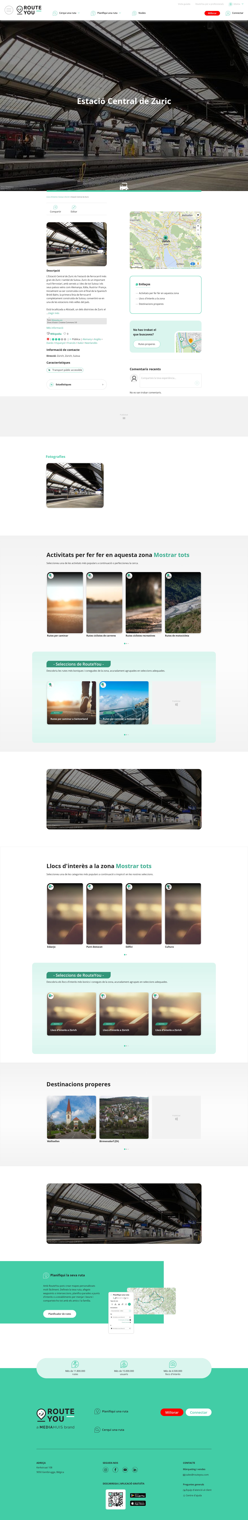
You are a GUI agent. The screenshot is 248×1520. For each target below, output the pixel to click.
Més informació (54, 327)
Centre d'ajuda (193, 1495)
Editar (74, 211)
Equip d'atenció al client (198, 1490)
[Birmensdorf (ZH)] (123, 1117)
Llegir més (53, 313)
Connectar (198, 1412)
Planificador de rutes (59, 1313)
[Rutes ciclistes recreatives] (144, 602)
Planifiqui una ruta (115, 1411)
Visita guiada (184, 4)
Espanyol (60, 343)
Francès (71, 343)
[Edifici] (144, 913)
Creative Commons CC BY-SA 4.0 (24, 189)
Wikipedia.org (57, 320)
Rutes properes (146, 344)
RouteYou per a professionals (209, 4)
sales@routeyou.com (197, 1474)
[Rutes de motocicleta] (183, 602)
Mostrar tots (171, 555)
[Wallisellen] (71, 1117)
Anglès (97, 339)
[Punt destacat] (104, 913)
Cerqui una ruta (113, 1430)
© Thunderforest (173, 268)
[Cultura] (183, 913)
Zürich (67, 197)
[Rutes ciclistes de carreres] (104, 602)
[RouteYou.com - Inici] (29, 10)
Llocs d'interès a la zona (151, 298)
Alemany (87, 339)
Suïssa (61, 197)
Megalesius (9, 187)
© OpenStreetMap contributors (190, 268)
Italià (80, 343)
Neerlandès (91, 343)
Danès (49, 343)
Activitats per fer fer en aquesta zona (158, 293)
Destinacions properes (151, 304)
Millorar (212, 13)
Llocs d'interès (51, 197)
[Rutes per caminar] (65, 602)
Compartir (55, 211)
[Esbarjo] (65, 913)
